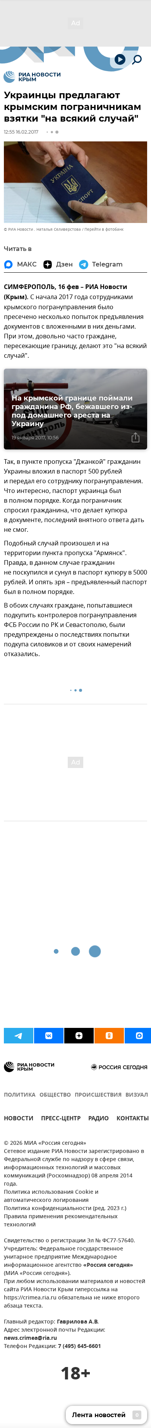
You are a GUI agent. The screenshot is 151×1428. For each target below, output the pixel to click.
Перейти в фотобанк (104, 229)
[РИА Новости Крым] (31, 77)
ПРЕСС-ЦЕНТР (61, 1119)
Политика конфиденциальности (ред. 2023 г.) (65, 1208)
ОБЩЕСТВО (55, 1095)
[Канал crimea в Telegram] (18, 1035)
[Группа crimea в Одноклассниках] (109, 1035)
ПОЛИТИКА (20, 1095)
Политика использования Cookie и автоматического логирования (51, 1196)
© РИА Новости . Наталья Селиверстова (42, 229)
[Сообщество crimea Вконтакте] (48, 1035)
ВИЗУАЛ (136, 1095)
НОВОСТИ (18, 1119)
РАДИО (98, 1119)
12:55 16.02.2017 (21, 132)
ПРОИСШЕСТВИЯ (98, 1095)
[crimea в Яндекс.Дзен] (79, 1035)
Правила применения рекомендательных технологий (61, 1220)
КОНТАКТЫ (133, 1119)
